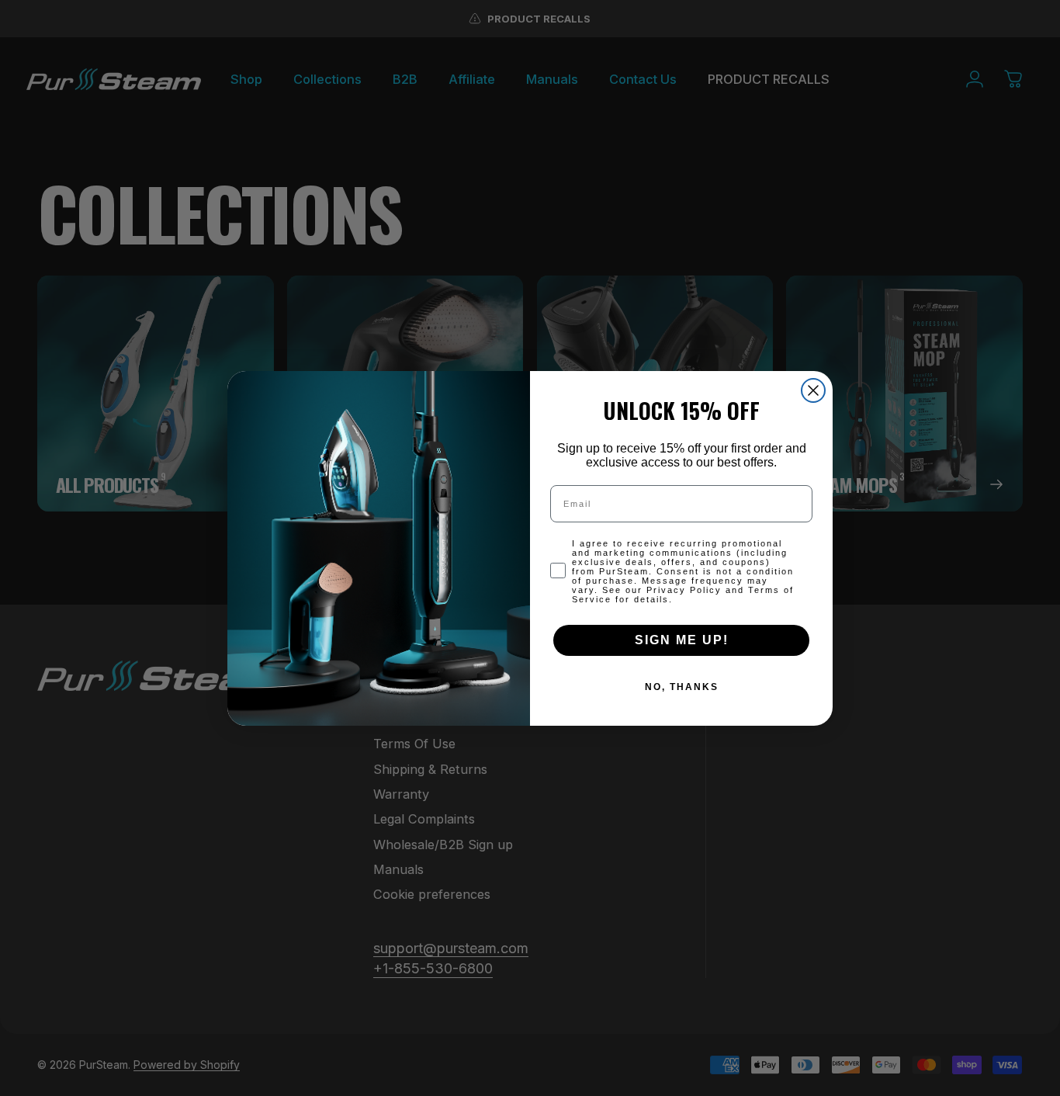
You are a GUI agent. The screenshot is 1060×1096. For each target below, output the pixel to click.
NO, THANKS (682, 687)
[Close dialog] (813, 390)
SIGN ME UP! (682, 640)
